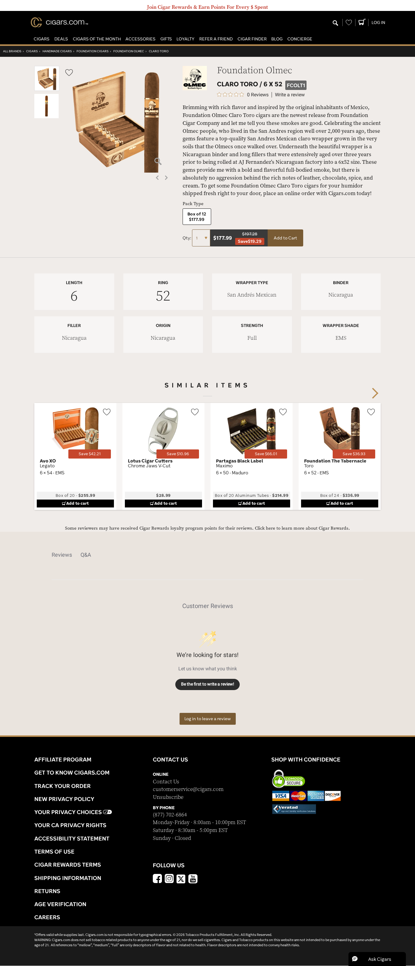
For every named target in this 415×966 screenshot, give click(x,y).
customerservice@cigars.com (188, 789)
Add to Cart (285, 238)
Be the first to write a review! (207, 684)
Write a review (290, 95)
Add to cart (77, 503)
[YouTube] (192, 879)
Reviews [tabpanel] (62, 555)
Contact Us (166, 781)
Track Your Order (62, 785)
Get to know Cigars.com (72, 772)
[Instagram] (169, 879)
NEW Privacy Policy (64, 799)
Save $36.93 (354, 453)
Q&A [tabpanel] (86, 555)
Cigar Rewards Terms (67, 864)
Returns (47, 891)
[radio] (197, 216)
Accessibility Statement (71, 838)
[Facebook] (157, 879)
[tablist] (207, 555)
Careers (47, 917)
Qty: (187, 238)
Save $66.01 (266, 453)
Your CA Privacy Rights (70, 825)
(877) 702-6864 (170, 814)
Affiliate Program (62, 759)
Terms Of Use (54, 851)
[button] (42, 39)
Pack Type (193, 204)
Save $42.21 (90, 453)
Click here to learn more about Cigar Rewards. (302, 528)
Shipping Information (67, 878)
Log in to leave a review (207, 718)
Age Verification (60, 904)
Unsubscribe (168, 797)
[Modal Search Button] (335, 23)
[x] (181, 878)
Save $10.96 (178, 453)
